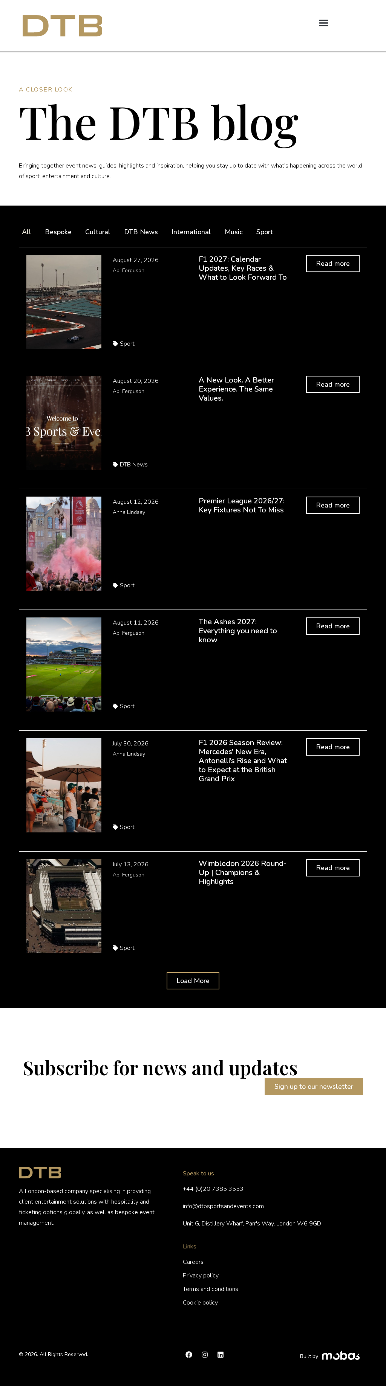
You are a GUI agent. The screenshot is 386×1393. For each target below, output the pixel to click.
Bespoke (58, 231)
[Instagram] (204, 1354)
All (26, 231)
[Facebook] (188, 1354)
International (191, 231)
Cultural (97, 231)
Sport (264, 231)
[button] (323, 22)
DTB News (141, 231)
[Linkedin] (220, 1354)
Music (234, 231)
